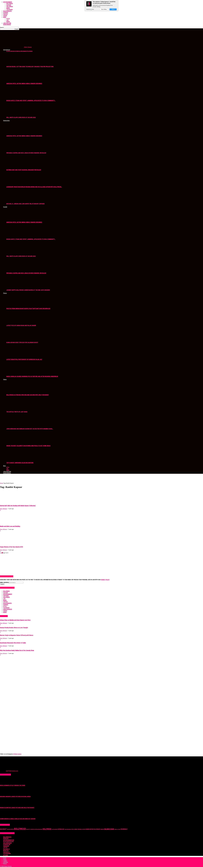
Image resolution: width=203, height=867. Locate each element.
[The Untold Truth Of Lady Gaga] (16, 408)
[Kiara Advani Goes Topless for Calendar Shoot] (15, 339)
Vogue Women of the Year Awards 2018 (11, 547)
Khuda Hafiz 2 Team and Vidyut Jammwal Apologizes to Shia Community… (30, 100)
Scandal (5, 12)
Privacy (5, 863)
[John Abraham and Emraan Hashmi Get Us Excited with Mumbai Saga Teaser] (15, 425)
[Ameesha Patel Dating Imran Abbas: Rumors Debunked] (15, 80)
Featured (6, 595)
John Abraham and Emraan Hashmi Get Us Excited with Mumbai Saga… (29, 429)
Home (1, 483)
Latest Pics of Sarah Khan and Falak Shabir (21, 325)
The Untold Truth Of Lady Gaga (16, 412)
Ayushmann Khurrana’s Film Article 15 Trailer (13, 643)
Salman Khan (109, 829)
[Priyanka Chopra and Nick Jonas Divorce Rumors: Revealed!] (15, 149)
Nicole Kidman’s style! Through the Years (12, 785)
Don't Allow (104, 9)
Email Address (4, 582)
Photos (5, 14)
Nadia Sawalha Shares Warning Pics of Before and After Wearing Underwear (32, 376)
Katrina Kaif (61, 829)
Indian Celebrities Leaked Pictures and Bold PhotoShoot (17, 807)
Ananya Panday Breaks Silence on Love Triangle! (14, 627)
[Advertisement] (101, 478)
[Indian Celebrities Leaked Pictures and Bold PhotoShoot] (4, 805)
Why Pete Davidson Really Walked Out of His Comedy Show (17, 650)
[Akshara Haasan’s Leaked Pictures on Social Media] (4, 794)
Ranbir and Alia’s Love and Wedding (10, 526)
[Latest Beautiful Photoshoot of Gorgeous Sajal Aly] (15, 356)
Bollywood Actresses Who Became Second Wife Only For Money (27, 395)
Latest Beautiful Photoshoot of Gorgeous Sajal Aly (24, 359)
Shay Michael (3, 508)
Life (7, 20)
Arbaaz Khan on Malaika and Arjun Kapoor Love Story (15, 620)
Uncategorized (7, 609)
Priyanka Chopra (81, 829)
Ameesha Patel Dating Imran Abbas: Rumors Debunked (24, 83)
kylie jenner (74, 829)
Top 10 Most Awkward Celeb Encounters (19, 463)
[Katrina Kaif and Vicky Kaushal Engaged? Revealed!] (15, 166)
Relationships (7, 11)
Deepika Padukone (38, 829)
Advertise (5, 862)
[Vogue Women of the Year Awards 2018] (13, 543)
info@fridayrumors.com (12, 770)
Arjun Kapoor (10, 829)
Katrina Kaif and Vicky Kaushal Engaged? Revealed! (23, 170)
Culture (8, 5)
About (4, 859)
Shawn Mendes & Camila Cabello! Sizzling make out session (17, 818)
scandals (124, 829)
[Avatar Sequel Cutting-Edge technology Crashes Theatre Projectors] (15, 63)
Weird (8, 21)
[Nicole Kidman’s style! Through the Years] (4, 782)
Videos (5, 15)
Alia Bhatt (3, 829)
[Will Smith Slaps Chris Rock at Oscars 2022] (15, 114)
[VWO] (92, 9)
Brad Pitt (28, 829)
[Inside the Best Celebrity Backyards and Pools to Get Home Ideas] (16, 442)
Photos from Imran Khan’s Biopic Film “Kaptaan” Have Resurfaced (28, 308)
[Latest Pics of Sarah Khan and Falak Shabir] (15, 322)
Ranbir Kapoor (89, 829)
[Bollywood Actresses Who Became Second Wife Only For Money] (16, 391)
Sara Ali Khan (117, 829)
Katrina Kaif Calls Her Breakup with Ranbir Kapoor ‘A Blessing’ (18, 505)
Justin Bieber (54, 829)
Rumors (102, 829)
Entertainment (7, 2)
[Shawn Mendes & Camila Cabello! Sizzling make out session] (4, 816)
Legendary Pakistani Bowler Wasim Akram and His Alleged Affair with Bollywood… (34, 187)
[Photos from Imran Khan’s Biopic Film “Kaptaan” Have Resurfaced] (15, 305)
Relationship (97, 829)
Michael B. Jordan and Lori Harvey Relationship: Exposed (25, 204)
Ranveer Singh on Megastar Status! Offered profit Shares (16, 635)
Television (9, 9)
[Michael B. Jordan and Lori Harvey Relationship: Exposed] (15, 200)
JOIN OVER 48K (7, 23)
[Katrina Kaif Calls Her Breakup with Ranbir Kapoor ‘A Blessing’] (13, 502)
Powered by (88, 9)
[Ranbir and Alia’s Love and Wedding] (13, 523)
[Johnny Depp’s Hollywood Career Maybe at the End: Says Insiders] (15, 287)
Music (8, 8)
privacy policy (105, 579)
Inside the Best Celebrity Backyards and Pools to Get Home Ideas (28, 446)
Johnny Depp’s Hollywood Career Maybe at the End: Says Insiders (28, 290)
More (4, 17)
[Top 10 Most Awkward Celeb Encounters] (16, 459)
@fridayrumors (17, 754)
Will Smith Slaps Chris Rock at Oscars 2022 (21, 117)
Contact (5, 860)
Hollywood (9, 6)
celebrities (32, 829)
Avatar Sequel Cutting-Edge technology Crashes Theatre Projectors (30, 66)
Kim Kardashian (68, 829)
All (7, 51)
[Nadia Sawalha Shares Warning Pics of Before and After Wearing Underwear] (15, 373)
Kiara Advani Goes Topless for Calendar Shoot (22, 342)
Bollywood (9, 3)
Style (8, 18)
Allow (113, 9)
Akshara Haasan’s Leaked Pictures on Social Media (15, 796)
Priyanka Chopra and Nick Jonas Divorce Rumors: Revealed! (26, 153)
